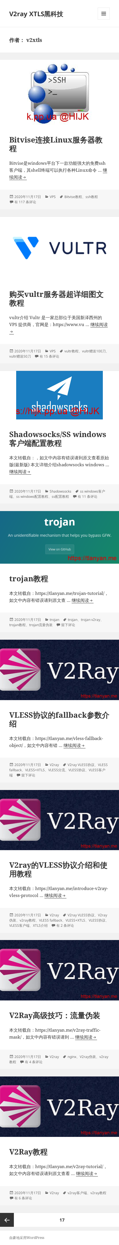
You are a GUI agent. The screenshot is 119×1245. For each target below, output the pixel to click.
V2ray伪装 (88, 1056)
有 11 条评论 (87, 496)
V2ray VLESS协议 (81, 764)
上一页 (7, 1220)
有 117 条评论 (25, 201)
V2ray (54, 764)
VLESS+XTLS (35, 769)
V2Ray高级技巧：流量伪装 (54, 1015)
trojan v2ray (90, 619)
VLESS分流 (56, 769)
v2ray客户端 (77, 1192)
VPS (53, 196)
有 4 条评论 (33, 1061)
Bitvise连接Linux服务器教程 (56, 143)
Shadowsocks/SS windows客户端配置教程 (57, 438)
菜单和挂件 (103, 19)
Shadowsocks (60, 491)
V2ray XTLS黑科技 (36, 13)
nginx (72, 1056)
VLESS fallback (50, 920)
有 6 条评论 (23, 1198)
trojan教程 (28, 578)
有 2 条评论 (65, 925)
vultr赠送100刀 (94, 351)
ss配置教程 (60, 496)
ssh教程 (91, 196)
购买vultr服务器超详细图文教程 (56, 298)
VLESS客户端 (19, 925)
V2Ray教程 (28, 1151)
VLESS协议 (76, 769)
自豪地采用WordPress (26, 1237)
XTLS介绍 (40, 925)
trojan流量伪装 (41, 624)
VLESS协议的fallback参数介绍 (59, 719)
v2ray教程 (28, 920)
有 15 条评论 (49, 356)
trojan (54, 619)
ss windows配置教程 (32, 496)
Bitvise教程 (73, 196)
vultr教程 (71, 351)
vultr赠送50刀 (20, 356)
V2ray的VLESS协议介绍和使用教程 (58, 869)
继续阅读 (20, 472)
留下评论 (68, 624)
